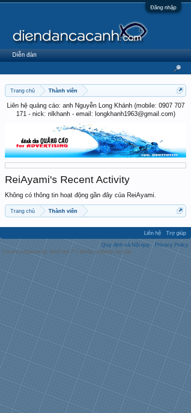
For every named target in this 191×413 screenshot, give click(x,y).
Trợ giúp (176, 233)
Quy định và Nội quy (125, 245)
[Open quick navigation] (180, 90)
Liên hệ (152, 233)
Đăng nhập (163, 7)
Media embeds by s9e (105, 251)
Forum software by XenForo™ (39, 251)
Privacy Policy (172, 245)
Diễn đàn (24, 54)
